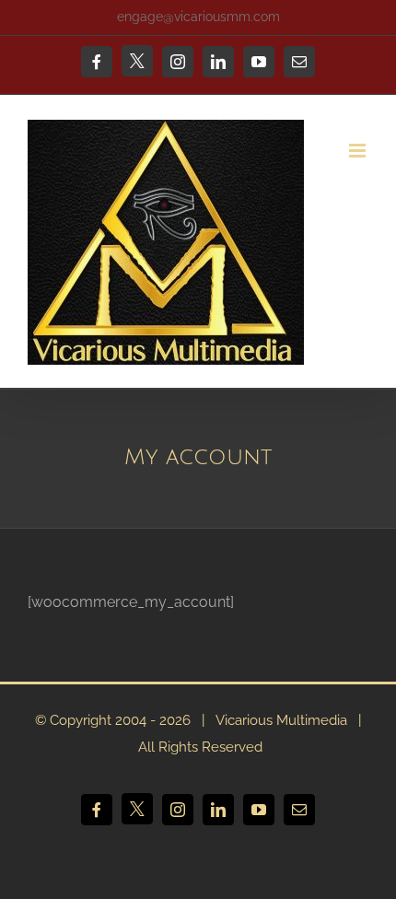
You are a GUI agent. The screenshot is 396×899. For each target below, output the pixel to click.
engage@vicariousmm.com (198, 16)
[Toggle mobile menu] (358, 150)
